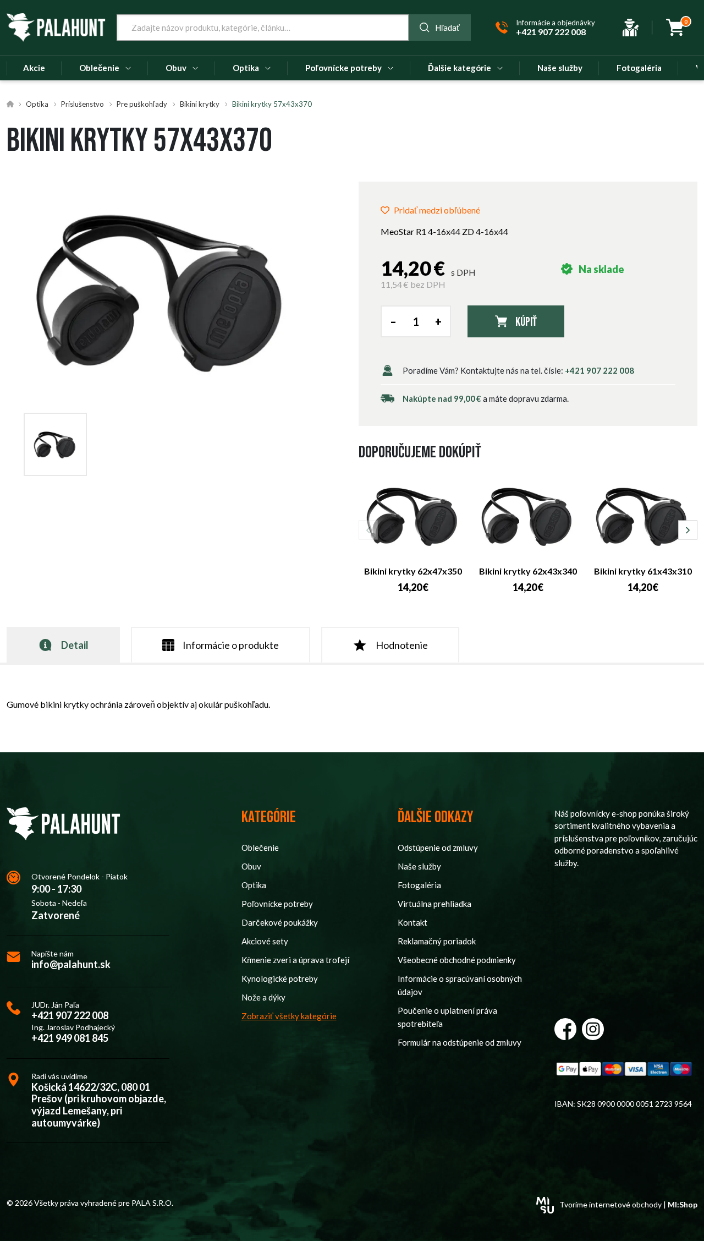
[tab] (63, 645)
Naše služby (419, 866)
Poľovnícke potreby (277, 904)
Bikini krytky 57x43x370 (272, 104)
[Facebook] (565, 1029)
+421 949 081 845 (69, 1038)
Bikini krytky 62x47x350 (413, 571)
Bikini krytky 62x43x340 (528, 571)
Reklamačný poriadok (437, 941)
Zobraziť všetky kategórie (289, 1016)
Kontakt (412, 922)
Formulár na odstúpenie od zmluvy (459, 1042)
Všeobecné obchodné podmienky (457, 960)
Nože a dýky (263, 997)
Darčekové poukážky (279, 922)
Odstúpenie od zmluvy (438, 847)
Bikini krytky (199, 104)
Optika (37, 104)
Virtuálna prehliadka (434, 904)
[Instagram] (593, 1029)
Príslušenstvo (82, 104)
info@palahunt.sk (71, 964)
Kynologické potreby (279, 978)
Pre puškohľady (142, 104)
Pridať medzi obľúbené (437, 210)
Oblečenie (260, 847)
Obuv (251, 866)
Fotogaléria (419, 885)
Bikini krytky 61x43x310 (643, 571)
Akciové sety (264, 941)
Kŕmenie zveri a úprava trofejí (295, 960)
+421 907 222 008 (599, 370)
